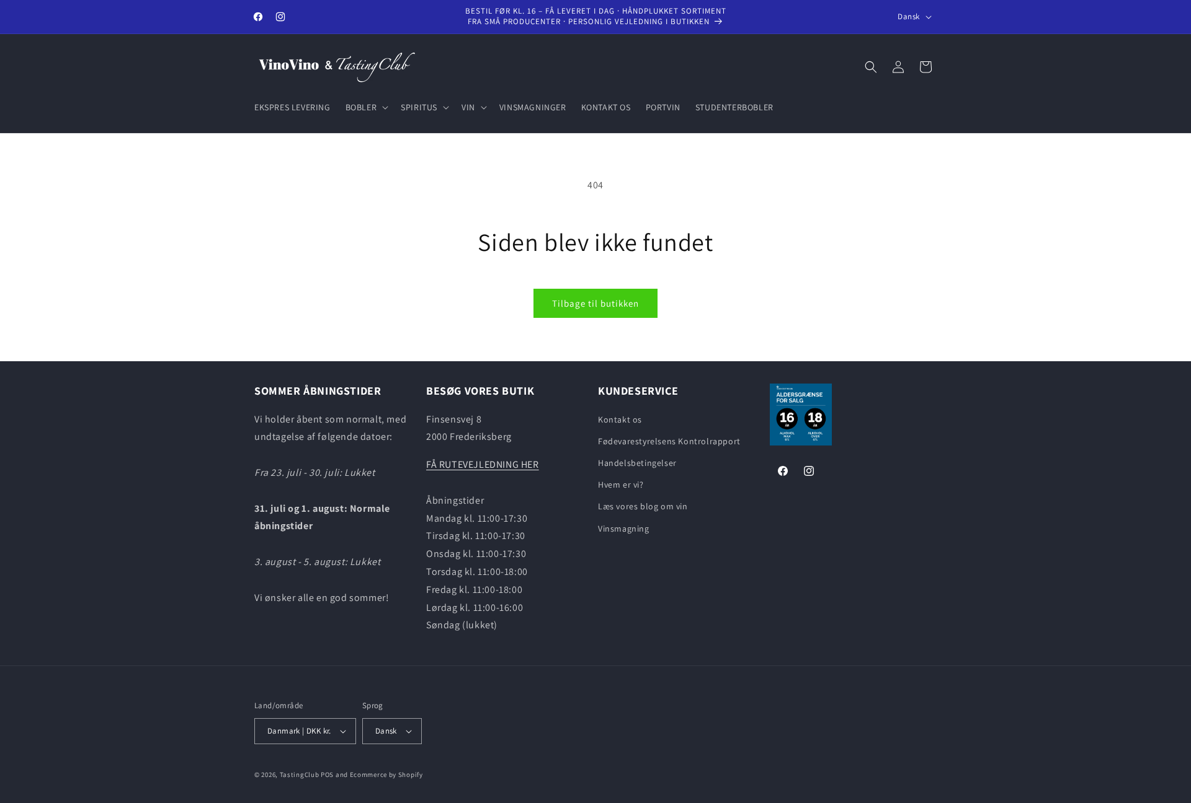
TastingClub (299, 774)
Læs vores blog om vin (643, 506)
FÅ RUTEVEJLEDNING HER (482, 464)
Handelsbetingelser (637, 462)
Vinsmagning (623, 528)
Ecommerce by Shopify (386, 774)
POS (327, 774)
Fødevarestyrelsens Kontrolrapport (669, 441)
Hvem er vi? (621, 484)
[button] (366, 107)
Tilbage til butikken (595, 303)
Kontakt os (620, 419)
